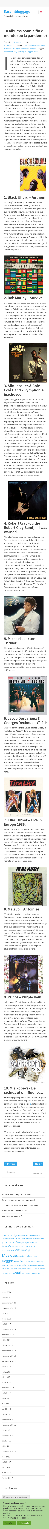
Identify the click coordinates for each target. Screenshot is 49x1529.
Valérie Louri (37, 1269)
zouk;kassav (26, 1273)
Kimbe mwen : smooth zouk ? (14, 1211)
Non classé (24, 48)
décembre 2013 (9, 1351)
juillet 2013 (7, 1372)
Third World (14, 1269)
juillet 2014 (7, 1340)
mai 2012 (6, 1404)
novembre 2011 (9, 1425)
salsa (24, 1265)
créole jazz (35, 45)
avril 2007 (6, 1473)
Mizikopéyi (22, 1250)
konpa (42, 45)
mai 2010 (6, 1457)
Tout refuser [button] (9, 1523)
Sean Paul (40, 1265)
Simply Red (5, 1269)
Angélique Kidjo (7, 1235)
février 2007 (7, 1478)
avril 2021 (6, 1313)
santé (35, 1265)
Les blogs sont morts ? (12, 1216)
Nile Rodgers (21, 1256)
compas (28, 45)
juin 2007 (6, 1467)
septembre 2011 (9, 1436)
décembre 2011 (9, 1420)
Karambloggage (17, 11)
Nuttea (29, 1256)
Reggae (33, 48)
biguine (17, 1235)
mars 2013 (6, 1382)
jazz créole (14, 1242)
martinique (8, 1250)
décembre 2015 (9, 1329)
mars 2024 (6, 1292)
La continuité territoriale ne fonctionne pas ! (21, 1205)
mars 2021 (6, 1319)
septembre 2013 (9, 1361)
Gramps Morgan (27, 1239)
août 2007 (6, 1462)
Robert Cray (39, 1261)
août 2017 (6, 1324)
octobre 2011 (8, 1430)
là (30, 1103)
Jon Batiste (33, 1242)
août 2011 (6, 1441)
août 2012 (6, 1393)
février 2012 (7, 1414)
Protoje (35, 1256)
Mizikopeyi (8, 48)
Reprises (24, 1261)
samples (30, 1265)
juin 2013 (6, 1377)
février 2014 (7, 1345)
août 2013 (6, 1366)
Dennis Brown (8, 1238)
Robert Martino (6, 1265)
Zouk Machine (35, 1273)
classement (8, 52)
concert (36, 1235)
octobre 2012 (8, 1388)
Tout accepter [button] (24, 1523)
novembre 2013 (9, 1356)
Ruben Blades (16, 1265)
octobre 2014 (8, 1335)
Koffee (12, 1246)
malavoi (31, 1246)
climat (31, 1235)
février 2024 (7, 1298)
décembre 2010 (9, 1451)
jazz (4, 1242)
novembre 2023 (9, 1308)
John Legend (25, 1242)
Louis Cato (24, 1246)
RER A (33, 1261)
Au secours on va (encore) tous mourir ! (19, 1200)
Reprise (16, 1261)
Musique (16, 48)
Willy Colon (10, 1273)
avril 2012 (6, 1409)
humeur (40, 1238)
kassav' (6, 1246)
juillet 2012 (7, 1398)
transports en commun (25, 1269)
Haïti (35, 1238)
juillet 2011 (7, 1446)
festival (18, 1238)
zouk (35, 52)
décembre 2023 (9, 1303)
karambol (7, 45)
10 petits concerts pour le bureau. (17, 1195)
